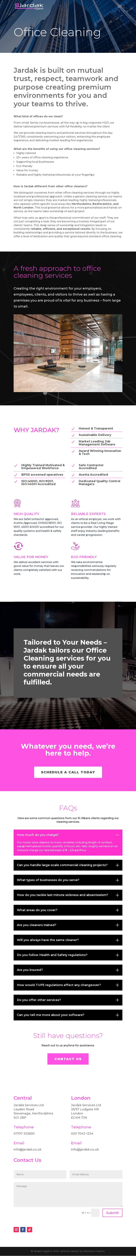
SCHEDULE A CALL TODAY (68, 772)
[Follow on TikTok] (29, 1229)
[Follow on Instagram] (16, 1229)
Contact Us (68, 1059)
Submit (112, 1213)
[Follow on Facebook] (23, 1229)
